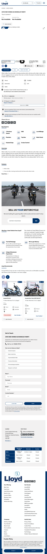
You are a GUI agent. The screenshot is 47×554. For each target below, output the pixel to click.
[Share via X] (11, 122)
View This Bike (17, 315)
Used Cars (6, 489)
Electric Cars (7, 493)
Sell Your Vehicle (8, 521)
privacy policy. (17, 411)
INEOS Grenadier (28, 503)
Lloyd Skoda (27, 507)
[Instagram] (28, 482)
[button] (13, 551)
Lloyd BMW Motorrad (29, 511)
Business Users (7, 497)
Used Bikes (9, 8)
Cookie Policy (27, 525)
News (5, 531)
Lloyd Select (7, 535)
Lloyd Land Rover (28, 491)
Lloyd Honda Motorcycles (30, 513)
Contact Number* (9, 393)
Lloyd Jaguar (27, 493)
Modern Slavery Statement (31, 533)
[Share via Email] (6, 122)
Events (5, 533)
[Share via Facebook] (8, 122)
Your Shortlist (7, 523)
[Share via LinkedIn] (14, 122)
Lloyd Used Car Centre (29, 515)
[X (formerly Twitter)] (32, 482)
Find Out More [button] (23, 547)
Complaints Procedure (29, 529)
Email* (7, 386)
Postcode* (8, 380)
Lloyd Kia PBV (27, 497)
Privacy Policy (27, 521)
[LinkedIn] (30, 482)
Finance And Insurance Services (32, 527)
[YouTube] (34, 482)
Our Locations (7, 527)
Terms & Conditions (29, 523)
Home (3, 8)
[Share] (3, 122)
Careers (6, 529)
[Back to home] (5, 3)
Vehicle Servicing (8, 501)
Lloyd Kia (26, 495)
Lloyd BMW (27, 487)
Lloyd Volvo (27, 501)
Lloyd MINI (27, 489)
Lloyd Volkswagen (28, 499)
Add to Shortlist (8, 24)
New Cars (6, 487)
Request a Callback (8, 102)
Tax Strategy (27, 531)
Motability (6, 499)
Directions (7, 440)
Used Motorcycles (8, 491)
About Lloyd (7, 525)
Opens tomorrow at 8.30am (14, 98)
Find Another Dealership (26, 437)
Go (36, 220)
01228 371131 (11, 96)
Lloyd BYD (26, 505)
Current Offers (7, 495)
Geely (25, 509)
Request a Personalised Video (11, 111)
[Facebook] (25, 482)
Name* (7, 373)
